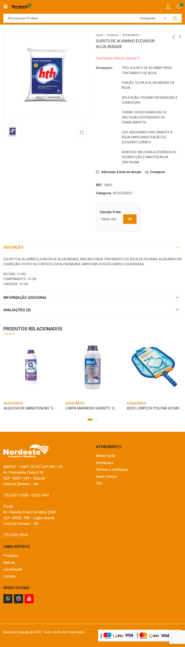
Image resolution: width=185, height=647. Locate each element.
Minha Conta (105, 456)
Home (99, 35)
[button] (90, 420)
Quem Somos (106, 476)
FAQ (99, 483)
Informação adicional (25, 297)
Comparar (157, 172)
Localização (12, 569)
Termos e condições (112, 469)
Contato (9, 576)
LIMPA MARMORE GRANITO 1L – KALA (96, 408)
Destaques (104, 463)
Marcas (9, 562)
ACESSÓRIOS (130, 35)
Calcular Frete (110, 212)
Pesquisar (175, 18)
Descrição (13, 247)
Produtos (112, 35)
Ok (130, 219)
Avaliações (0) (17, 310)
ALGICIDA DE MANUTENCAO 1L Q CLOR (35, 408)
